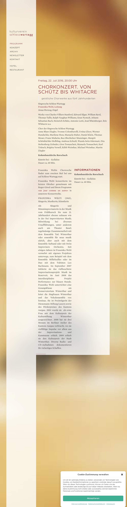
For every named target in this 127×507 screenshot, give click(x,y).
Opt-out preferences (79, 504)
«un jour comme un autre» (53, 190)
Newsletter (17, 55)
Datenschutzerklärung (96, 504)
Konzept (15, 48)
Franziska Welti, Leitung (50, 107)
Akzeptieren (93, 498)
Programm (16, 44)
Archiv (14, 52)
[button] (122, 474)
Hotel (13, 66)
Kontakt (15, 59)
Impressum (110, 504)
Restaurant (17, 70)
